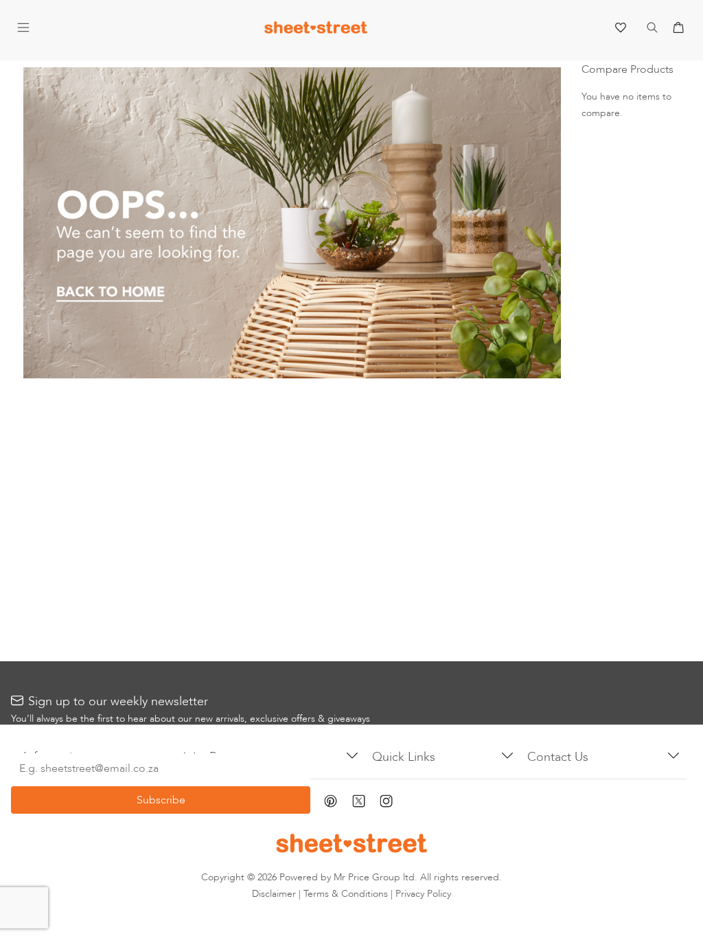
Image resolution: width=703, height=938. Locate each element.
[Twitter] (366, 802)
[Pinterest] (338, 803)
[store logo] (315, 30)
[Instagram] (394, 803)
